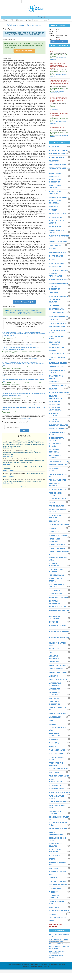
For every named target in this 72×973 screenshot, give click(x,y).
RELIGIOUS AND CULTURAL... (55, 812)
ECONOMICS (54, 382)
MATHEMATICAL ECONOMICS (55, 684)
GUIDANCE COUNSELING (58, 535)
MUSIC (51, 720)
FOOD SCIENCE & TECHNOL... (55, 494)
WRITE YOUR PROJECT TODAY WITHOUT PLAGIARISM (58, 940)
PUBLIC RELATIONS (56, 789)
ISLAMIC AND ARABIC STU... (57, 644)
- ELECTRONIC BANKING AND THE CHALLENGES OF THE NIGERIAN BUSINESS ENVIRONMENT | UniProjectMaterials (38, 965)
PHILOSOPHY (54, 743)
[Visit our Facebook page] (38, 17)
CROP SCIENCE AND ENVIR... (57, 358)
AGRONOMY (53, 206)
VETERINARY (54, 907)
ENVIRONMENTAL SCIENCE (59, 461)
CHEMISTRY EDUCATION (58, 296)
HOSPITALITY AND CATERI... (56, 579)
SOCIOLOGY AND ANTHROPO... (55, 850)
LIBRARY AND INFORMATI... (54, 657)
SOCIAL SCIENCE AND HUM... (57, 839)
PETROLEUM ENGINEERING (54, 734)
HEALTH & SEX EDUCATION (54, 540)
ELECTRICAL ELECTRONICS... (55, 414)
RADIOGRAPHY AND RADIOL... (57, 806)
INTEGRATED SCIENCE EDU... (57, 626)
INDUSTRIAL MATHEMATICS (54, 602)
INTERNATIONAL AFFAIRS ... (59, 632)
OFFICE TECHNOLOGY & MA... (58, 729)
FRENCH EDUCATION (57, 506)
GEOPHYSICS (54, 532)
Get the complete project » (24, 50)
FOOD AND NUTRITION (57, 489)
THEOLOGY (53, 892)
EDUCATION (53, 389)
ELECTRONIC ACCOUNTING (54, 420)
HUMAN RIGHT (54, 590)
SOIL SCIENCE (54, 855)
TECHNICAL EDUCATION (58, 885)
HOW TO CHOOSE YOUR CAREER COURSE (59, 935)
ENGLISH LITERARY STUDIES (56, 439)
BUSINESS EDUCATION (58, 279)
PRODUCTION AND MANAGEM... (56, 764)
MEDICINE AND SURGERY (59, 713)
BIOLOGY (52, 249)
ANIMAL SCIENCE (55, 217)
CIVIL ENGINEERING (56, 312)
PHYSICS (52, 746)
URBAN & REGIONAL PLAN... (57, 902)
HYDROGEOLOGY (55, 594)
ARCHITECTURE (55, 226)
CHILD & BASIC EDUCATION (54, 300)
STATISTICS (53, 868)
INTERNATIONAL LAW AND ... (59, 638)
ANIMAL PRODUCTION (57, 213)
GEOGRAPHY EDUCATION (59, 524)
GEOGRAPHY (54, 521)
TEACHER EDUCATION (57, 881)
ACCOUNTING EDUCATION (59, 150)
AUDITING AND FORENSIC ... (59, 237)
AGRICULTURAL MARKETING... (55, 192)
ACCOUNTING (54, 146)
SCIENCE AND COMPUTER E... (59, 818)
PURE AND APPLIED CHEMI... (56, 797)
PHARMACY (53, 739)
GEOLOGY (53, 528)
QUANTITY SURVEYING (58, 802)
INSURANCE (53, 622)
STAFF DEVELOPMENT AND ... (57, 863)
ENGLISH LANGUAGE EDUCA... (57, 433)
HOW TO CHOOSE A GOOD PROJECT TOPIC (57, 952)
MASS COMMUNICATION (58, 679)
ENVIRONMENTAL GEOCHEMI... (55, 450)
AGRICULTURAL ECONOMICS (55, 175)
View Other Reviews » (24, 487)
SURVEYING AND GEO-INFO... (57, 873)
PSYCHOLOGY (54, 772)
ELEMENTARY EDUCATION (59, 425)
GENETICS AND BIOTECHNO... (55, 516)
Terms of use (46, 966)
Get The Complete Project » (24, 302)
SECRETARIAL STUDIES (58, 828)
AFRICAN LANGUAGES (57, 164)
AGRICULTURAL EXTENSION (55, 186)
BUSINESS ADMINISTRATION (55, 275)
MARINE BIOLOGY (56, 669)
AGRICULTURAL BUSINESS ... (59, 169)
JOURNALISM (54, 649)
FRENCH (52, 502)
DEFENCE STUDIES (56, 366)
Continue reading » (28, 344)
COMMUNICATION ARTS (58, 323)
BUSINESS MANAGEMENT (59, 283)
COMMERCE (53, 320)
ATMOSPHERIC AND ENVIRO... (56, 231)
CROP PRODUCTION (56, 353)
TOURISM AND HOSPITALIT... (54, 896)
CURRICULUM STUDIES (58, 363)
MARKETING (53, 676)
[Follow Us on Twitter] (41, 17)
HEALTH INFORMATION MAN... (58, 558)
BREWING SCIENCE (56, 263)
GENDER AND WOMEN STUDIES (57, 510)
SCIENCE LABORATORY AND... (58, 824)
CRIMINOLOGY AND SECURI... (56, 349)
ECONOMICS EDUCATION (58, 385)
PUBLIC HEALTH (55, 785)
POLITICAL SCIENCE (57, 753)
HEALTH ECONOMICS (57, 545)
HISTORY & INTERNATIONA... (55, 564)
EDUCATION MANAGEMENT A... (56, 397)
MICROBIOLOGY (55, 717)
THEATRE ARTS (55, 888)
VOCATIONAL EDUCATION (59, 911)
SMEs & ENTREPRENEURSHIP (57, 833)
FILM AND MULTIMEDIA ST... (58, 475)
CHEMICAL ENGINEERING (54, 288)
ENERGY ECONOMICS (57, 428)
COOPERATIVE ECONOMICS (54, 343)
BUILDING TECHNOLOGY (58, 270)
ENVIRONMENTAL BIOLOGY (55, 445)
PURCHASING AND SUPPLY (59, 792)
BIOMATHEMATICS (56, 256)
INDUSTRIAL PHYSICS (57, 607)
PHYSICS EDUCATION (57, 750)
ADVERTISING (54, 161)
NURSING (52, 724)
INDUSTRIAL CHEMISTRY (58, 597)
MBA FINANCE (54, 698)
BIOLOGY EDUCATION (57, 252)
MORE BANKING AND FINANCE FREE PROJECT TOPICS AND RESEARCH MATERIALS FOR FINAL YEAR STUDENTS (24, 312)
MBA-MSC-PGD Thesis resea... (57, 919)
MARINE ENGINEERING (58, 672)
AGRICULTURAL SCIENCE (59, 197)
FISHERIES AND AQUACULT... (55, 484)
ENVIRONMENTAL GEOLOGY (55, 456)
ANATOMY (53, 210)
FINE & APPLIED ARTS (57, 480)
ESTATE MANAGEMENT (58, 465)
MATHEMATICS (54, 689)
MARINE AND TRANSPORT (59, 665)
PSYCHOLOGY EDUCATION (59, 776)
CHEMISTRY (53, 292)
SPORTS (52, 859)
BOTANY (52, 259)
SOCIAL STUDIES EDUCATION (55, 845)
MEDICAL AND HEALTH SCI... (57, 708)
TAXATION (53, 878)
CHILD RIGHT (54, 305)
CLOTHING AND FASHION (58, 316)
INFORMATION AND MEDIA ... (59, 611)
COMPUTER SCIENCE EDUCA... (57, 331)
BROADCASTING (55, 266)
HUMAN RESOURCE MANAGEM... (56, 585)
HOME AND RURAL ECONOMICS (56, 570)
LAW (50, 652)
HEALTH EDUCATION (57, 548)
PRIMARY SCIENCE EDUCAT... (56, 758)
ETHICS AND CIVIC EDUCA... (56, 469)
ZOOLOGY (53, 914)
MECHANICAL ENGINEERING (54, 703)
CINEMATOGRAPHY (56, 309)
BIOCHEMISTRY (55, 245)
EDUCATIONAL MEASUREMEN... (55, 408)
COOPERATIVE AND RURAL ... (56, 337)
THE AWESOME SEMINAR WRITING (56, 956)
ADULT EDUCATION (56, 157)
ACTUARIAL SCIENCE (57, 154)
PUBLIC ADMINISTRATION (55, 780)
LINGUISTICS (54, 662)
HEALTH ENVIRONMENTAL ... (59, 553)
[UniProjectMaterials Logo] (36, 8)
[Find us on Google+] (45, 17)
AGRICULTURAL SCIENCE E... (55, 201)
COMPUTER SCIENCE (57, 327)
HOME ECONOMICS (56, 575)
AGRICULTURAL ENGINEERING (55, 180)
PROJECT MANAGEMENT (58, 769)
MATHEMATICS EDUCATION (54, 693)
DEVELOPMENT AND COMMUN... (57, 371)
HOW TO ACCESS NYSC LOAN (58, 944)
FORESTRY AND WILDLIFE (59, 499)
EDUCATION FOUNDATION (59, 392)
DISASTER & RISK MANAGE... (56, 377)
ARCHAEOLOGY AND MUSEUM (57, 222)
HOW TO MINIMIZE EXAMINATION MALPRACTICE (59, 947)
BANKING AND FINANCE (58, 242)
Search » (25, 430)
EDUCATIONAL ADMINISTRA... (54, 403)
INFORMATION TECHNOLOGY (54, 617)
